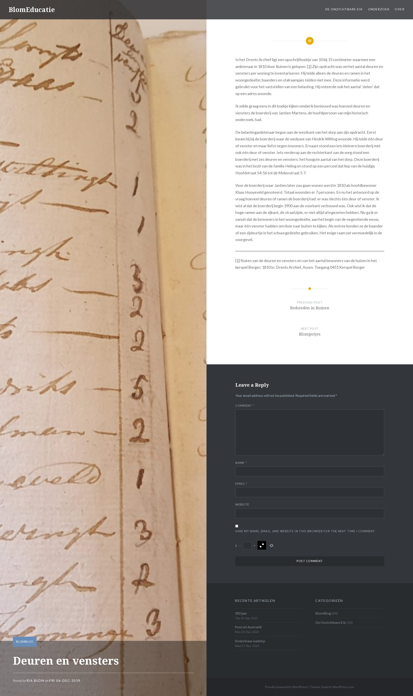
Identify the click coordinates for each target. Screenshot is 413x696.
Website (242, 504)
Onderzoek (379, 9)
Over (399, 9)
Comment (244, 405)
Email (241, 483)
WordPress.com (343, 687)
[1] (309, 66)
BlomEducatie (32, 9)
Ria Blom (35, 680)
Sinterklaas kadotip (250, 641)
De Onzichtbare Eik (344, 9)
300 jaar (241, 613)
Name (241, 463)
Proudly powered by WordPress (286, 687)
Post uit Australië (248, 627)
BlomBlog (24, 641)
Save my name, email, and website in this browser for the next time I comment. (305, 531)
